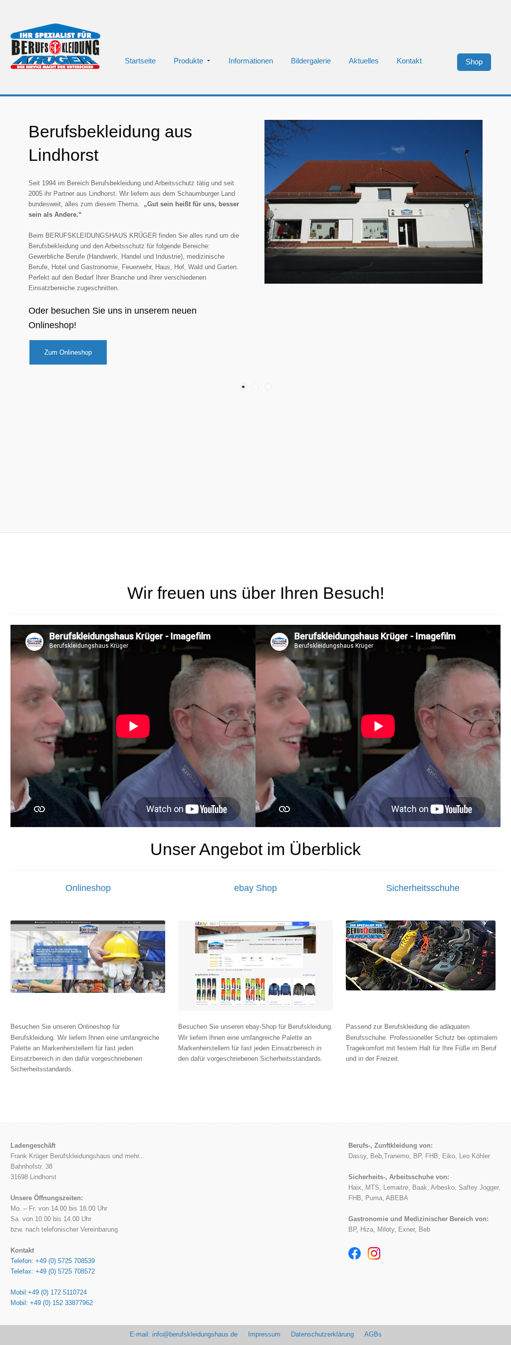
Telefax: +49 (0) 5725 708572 (52, 1271)
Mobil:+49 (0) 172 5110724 (48, 1292)
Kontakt (409, 61)
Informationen (251, 61)
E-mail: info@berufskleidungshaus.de (184, 1334)
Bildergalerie (311, 61)
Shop (474, 62)
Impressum (264, 1334)
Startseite (140, 61)
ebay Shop (255, 888)
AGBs (373, 1334)
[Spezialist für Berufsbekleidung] (55, 46)
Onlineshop (88, 888)
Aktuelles (364, 61)
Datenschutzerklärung (322, 1334)
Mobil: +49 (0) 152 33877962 (51, 1303)
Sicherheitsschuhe (423, 888)
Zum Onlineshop (68, 352)
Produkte (188, 61)
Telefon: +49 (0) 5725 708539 (52, 1261)
